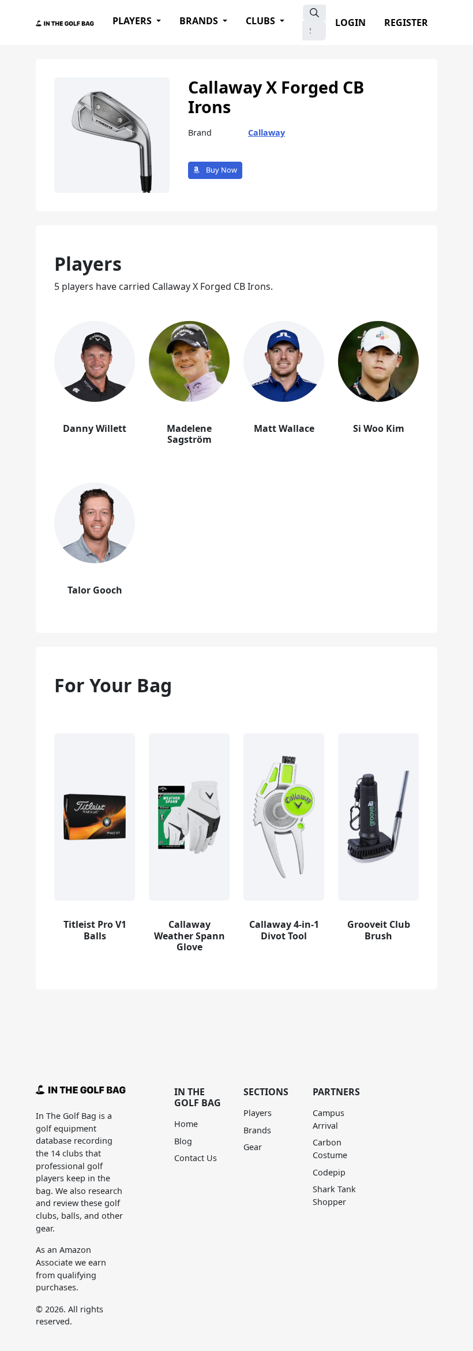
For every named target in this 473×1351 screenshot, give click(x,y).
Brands (257, 1130)
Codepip (329, 1172)
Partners (336, 1091)
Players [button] (133, 20)
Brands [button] (199, 20)
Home (186, 1123)
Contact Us (195, 1157)
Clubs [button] (261, 20)
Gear (252, 1146)
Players (257, 1112)
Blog (183, 1141)
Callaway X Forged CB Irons (276, 97)
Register (406, 22)
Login (350, 22)
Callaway (266, 132)
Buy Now (220, 170)
